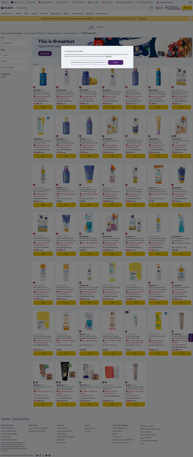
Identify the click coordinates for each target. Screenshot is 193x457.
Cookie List (108, 56)
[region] (97, 57)
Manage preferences (99, 62)
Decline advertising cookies (81, 62)
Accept (115, 62)
